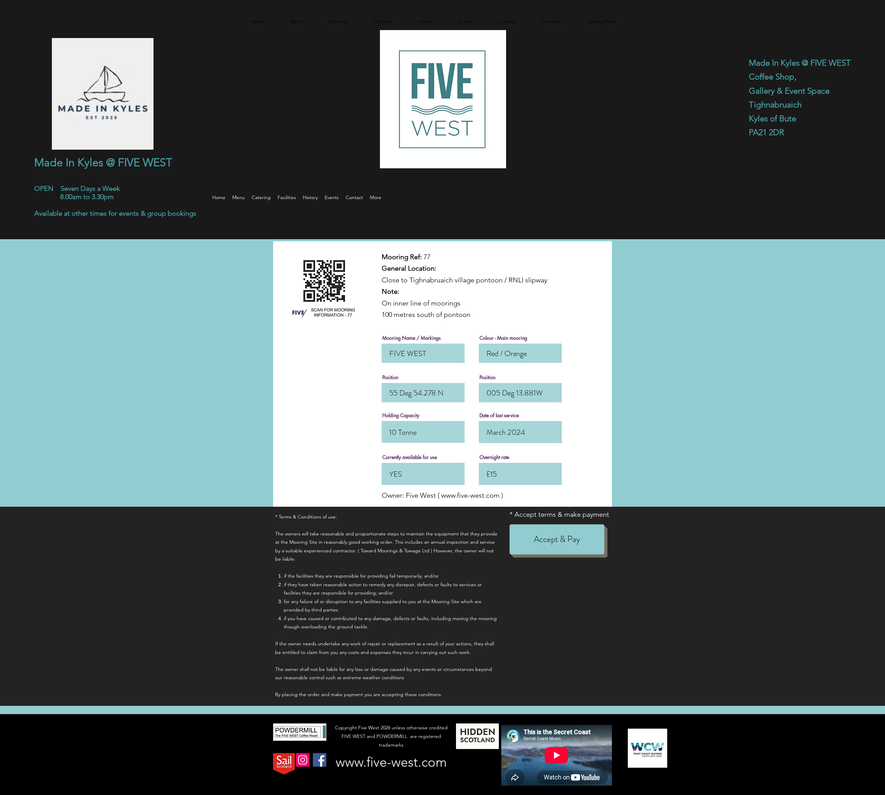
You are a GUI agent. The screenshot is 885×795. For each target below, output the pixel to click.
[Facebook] (319, 760)
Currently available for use (409, 457)
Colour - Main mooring (503, 338)
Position (390, 377)
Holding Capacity (400, 415)
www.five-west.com (470, 495)
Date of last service (499, 415)
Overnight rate (494, 457)
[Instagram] (302, 760)
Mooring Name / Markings (411, 338)
